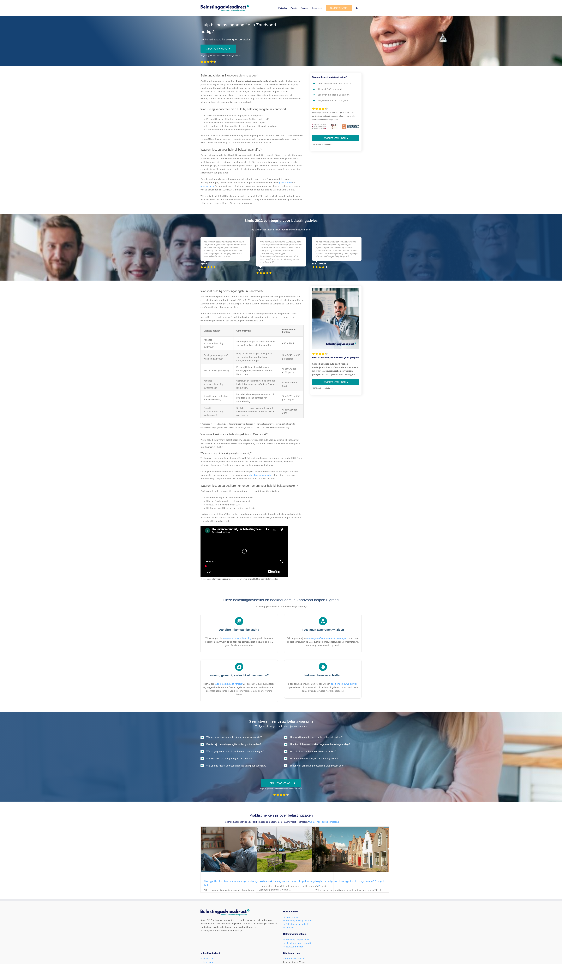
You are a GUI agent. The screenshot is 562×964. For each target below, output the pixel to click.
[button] (357, 8)
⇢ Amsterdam (207, 958)
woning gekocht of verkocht (229, 683)
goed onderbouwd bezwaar (344, 683)
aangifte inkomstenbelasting (237, 638)
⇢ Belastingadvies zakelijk (296, 924)
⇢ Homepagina (291, 917)
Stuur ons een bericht (294, 958)
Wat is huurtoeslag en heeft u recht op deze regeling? (290, 881)
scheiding (253, 475)
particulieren (285, 182)
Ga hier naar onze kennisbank (324, 821)
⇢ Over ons (289, 927)
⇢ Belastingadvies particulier (297, 920)
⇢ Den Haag (207, 961)
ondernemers (207, 186)
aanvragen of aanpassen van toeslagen (327, 638)
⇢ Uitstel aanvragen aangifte (297, 943)
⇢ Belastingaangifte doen (296, 939)
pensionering (265, 475)
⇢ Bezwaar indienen (293, 946)
